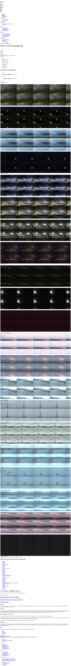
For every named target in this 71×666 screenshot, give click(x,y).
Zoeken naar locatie (5, 595)
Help (4, 14)
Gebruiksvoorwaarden (5, 39)
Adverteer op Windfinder (6, 34)
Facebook (9, 43)
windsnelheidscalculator (4, 625)
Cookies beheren (4, 36)
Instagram (14, 659)
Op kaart (2, 56)
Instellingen (5, 16)
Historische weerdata (5, 33)
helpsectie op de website (30, 629)
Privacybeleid (4, 40)
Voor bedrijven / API (5, 30)
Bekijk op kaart (4, 43)
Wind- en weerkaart (5, 19)
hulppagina (36, 618)
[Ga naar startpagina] (0, 0)
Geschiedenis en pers (5, 28)
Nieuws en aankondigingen (6, 35)
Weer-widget (4, 24)
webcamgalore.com (19, 557)
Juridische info (4, 41)
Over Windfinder (4, 29)
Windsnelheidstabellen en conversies (7, 23)
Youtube (14, 660)
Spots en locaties (4, 20)
